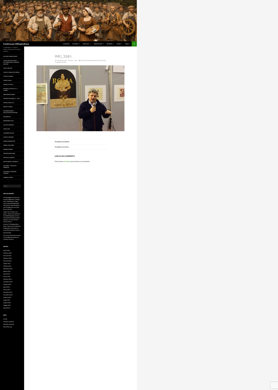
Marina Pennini (8, 149)
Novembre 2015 (8, 282)
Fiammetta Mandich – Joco (11, 98)
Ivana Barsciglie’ (8, 120)
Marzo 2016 (6, 276)
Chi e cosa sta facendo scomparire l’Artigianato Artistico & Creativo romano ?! (12, 237)
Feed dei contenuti (8, 321)
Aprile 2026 (6, 250)
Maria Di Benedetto (9, 141)
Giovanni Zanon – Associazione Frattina (10, 111)
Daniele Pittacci (8, 84)
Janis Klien (6, 129)
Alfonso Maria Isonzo (10, 56)
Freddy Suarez (7, 106)
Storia (119, 44)
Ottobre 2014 (7, 297)
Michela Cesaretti (9, 157)
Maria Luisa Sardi (8, 145)
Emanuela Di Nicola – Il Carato (10, 89)
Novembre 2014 (8, 295)
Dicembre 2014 (7, 292)
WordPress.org (7, 327)
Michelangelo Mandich (10, 161)
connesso (67, 161)
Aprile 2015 (6, 287)
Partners (109, 44)
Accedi (5, 319)
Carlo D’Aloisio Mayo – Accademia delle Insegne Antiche (11, 62)
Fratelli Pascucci (8, 102)
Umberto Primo (8, 177)
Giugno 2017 (7, 263)
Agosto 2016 (7, 271)
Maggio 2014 (7, 305)
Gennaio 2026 (7, 255)
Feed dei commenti (8, 324)
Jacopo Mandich (8, 125)
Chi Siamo (75, 44)
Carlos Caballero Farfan (11, 72)
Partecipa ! (86, 44)
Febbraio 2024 (7, 258)
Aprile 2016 (6, 274)
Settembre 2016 (7, 268)
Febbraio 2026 (7, 253)
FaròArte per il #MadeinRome (16, 44)
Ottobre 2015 (7, 284)
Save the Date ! (7, 233)
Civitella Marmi (8, 76)
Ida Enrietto (7, 116)
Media (127, 44)
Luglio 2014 (6, 300)
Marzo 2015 (6, 289)
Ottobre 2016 (7, 266)
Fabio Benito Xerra (9, 94)
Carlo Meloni (7, 68)
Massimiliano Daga (9, 153)
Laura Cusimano (8, 137)
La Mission (66, 44)
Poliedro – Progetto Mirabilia (10, 166)
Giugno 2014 (7, 302)
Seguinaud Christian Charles (9, 172)
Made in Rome (98, 44)
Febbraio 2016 (7, 279)
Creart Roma (7, 80)
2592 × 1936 (73, 60)
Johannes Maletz (8, 133)
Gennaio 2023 (7, 261)
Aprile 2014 (6, 308)
